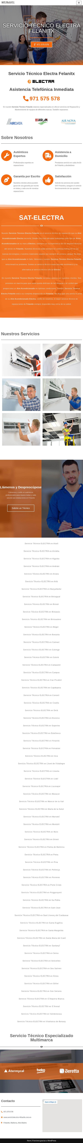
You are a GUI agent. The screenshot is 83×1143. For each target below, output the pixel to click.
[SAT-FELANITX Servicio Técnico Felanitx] (8, 3)
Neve (29, 1141)
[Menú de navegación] (78, 3)
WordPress (52, 1141)
